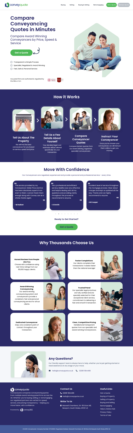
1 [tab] (56, 214)
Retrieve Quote (124, 5)
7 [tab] (74, 214)
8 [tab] (77, 214)
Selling (72, 5)
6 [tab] (71, 214)
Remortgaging (98, 5)
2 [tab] (59, 214)
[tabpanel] (30, 195)
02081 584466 (85, 371)
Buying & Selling (83, 5)
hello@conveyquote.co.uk (62, 371)
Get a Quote (111, 5)
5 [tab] (68, 214)
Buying (63, 5)
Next (122, 196)
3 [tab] (62, 214)
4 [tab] (65, 214)
